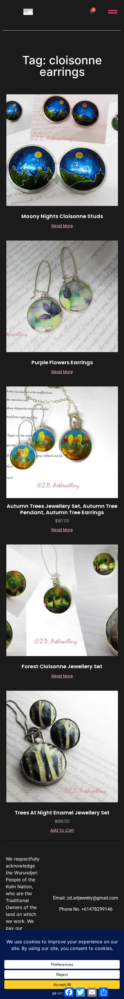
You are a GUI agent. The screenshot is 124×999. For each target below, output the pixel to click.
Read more (62, 226)
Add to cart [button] (62, 830)
